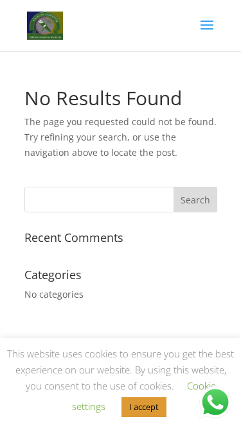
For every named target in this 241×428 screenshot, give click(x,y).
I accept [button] (144, 407)
